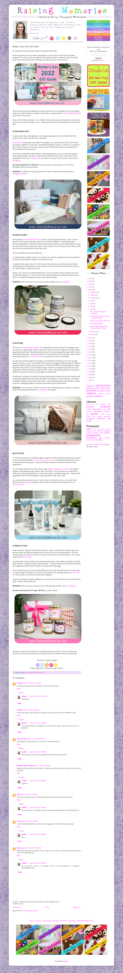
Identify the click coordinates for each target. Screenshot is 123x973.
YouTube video (35, 158)
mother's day (40, 672)
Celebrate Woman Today (25, 766)
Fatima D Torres (22, 739)
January (93, 334)
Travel (98, 27)
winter (88, 420)
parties (94, 413)
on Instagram (42, 390)
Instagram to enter (19, 174)
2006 (90, 380)
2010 (90, 369)
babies (89, 428)
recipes (108, 390)
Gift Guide (29, 672)
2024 (90, 284)
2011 (90, 366)
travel (98, 396)
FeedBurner (102, 60)
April (92, 309)
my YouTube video (36, 356)
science (108, 394)
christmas (105, 406)
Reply (18, 689)
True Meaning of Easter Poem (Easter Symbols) (100, 317)
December (94, 292)
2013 (90, 361)
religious (91, 393)
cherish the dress (98, 429)
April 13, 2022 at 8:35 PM (36, 739)
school (101, 394)
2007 (90, 377)
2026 (90, 279)
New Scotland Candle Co (31, 239)
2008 (90, 375)
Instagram (77, 113)
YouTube (66, 113)
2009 (90, 372)
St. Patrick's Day (103, 404)
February (93, 332)
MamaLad (20, 848)
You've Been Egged (96, 323)
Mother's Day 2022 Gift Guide (100, 321)
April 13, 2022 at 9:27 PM (29, 794)
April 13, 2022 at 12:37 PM (38, 696)
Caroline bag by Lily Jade (30, 347)
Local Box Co (17, 142)
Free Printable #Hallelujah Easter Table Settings (98, 327)
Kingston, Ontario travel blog (97, 444)
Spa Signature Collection (61, 469)
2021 (90, 338)
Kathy (19, 794)
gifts (34, 672)
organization (105, 388)
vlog (103, 396)
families (99, 431)
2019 (90, 344)
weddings (99, 440)
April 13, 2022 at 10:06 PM (32, 848)
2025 (90, 281)
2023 (90, 287)
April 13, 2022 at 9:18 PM (42, 766)
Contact (98, 40)
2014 (90, 358)
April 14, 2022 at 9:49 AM (38, 781)
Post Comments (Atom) (30, 911)
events (94, 431)
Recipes (98, 32)
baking (99, 385)
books (107, 385)
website (29, 482)
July (91, 301)
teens (94, 440)
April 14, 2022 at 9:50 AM (38, 863)
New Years (90, 404)
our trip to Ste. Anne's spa (43, 460)
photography (93, 435)
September (94, 298)
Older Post (76, 907)
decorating (90, 388)
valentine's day (104, 418)
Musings (98, 37)
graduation (89, 411)
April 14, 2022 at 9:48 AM (38, 723)
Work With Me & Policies (85, 921)
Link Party (63, 921)
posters (88, 440)
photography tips (94, 437)
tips (93, 396)
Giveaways (71, 921)
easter (88, 409)
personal (91, 390)
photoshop (107, 438)
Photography (98, 29)
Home (47, 907)
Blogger (65, 961)
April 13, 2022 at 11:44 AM (32, 683)
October (93, 295)
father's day (101, 409)
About (98, 21)
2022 (90, 290)
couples (89, 431)
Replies (21, 693)
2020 (90, 341)
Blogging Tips (90, 386)
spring (99, 416)
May (91, 306)
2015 (90, 355)
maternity (89, 433)
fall (94, 409)
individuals (107, 431)
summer (107, 416)
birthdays (90, 407)
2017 (90, 349)
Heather (24, 696)
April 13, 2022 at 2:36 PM (31, 710)
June (91, 304)
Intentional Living (98, 34)
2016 (90, 352)
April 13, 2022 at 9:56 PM (30, 821)
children (108, 429)
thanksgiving (90, 419)
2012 (90, 363)
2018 (90, 346)
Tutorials (98, 24)
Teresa (19, 821)
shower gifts (90, 416)
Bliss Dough (26, 557)
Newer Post (17, 907)
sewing (89, 396)
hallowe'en (98, 411)
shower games (105, 414)
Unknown (20, 683)
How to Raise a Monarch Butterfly (98, 312)
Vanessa (19, 710)
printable (100, 390)
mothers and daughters (102, 433)
